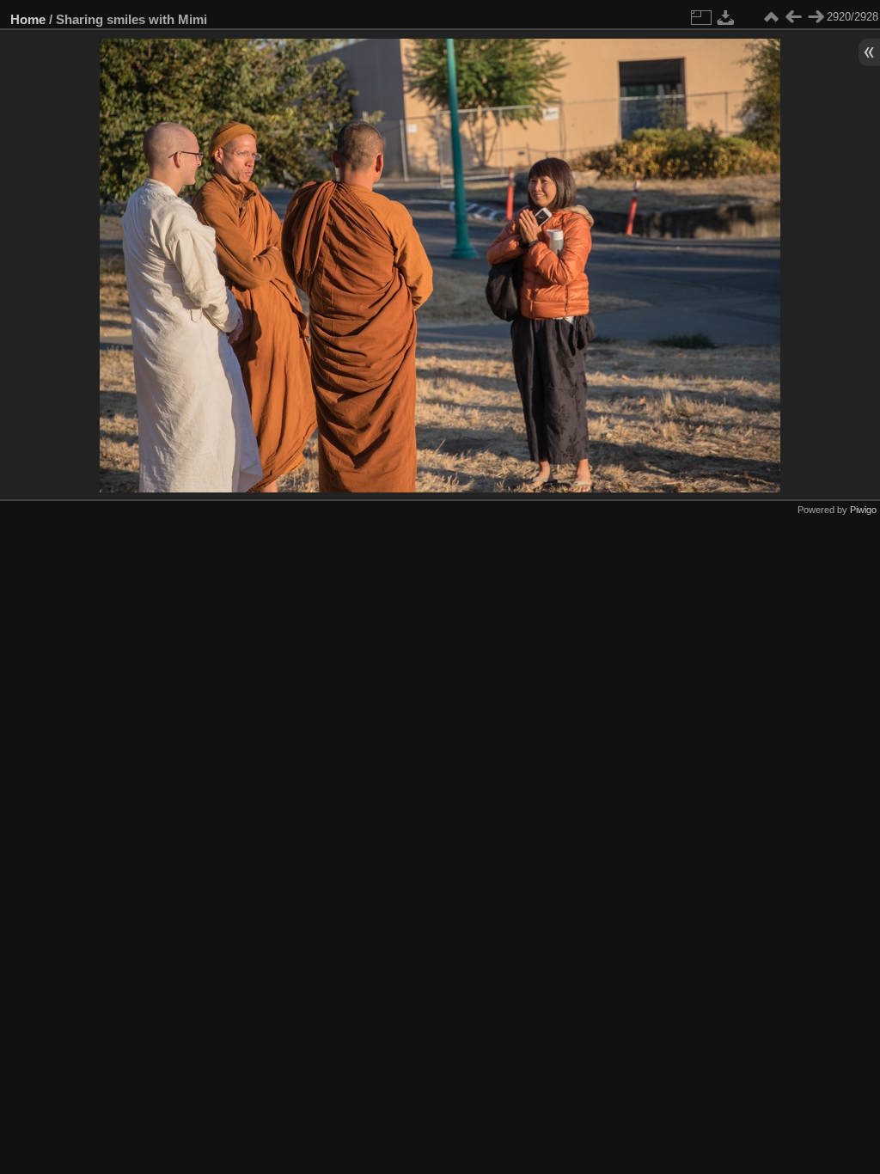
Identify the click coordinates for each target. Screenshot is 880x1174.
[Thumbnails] (771, 17)
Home (28, 19)
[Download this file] (726, 17)
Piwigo (863, 509)
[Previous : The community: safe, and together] (793, 17)
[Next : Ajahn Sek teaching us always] (815, 17)
